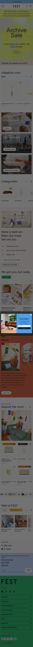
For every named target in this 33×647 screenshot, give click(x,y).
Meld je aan (24, 328)
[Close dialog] (31, 314)
